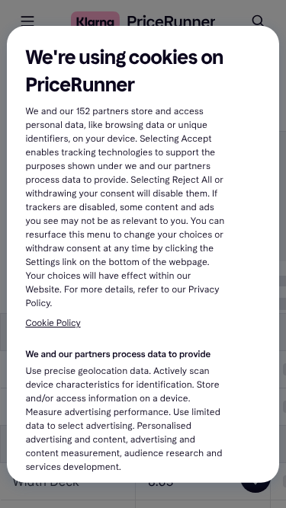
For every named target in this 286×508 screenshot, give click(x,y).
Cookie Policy (52, 323)
